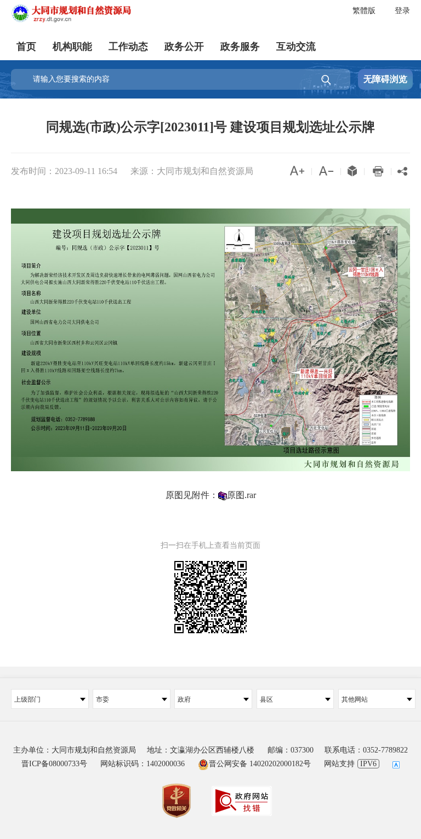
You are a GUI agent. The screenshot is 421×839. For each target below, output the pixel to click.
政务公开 (184, 46)
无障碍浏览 (385, 79)
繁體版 (364, 11)
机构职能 (72, 46)
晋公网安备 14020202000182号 (260, 764)
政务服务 (240, 46)
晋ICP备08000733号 (54, 764)
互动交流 (296, 46)
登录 (402, 11)
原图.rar (241, 495)
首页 (26, 46)
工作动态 (128, 46)
